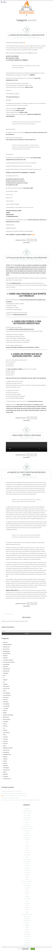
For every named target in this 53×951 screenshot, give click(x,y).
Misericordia (6, 717)
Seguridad (35, 476)
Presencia (32, 259)
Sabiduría (5, 756)
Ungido (4, 772)
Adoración (5, 642)
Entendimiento (6, 664)
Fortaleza (33, 37)
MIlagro (16, 259)
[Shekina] (26, 7)
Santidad (40, 259)
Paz (4, 728)
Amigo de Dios (6, 646)
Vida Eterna (5, 776)
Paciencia (5, 726)
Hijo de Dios (6, 697)
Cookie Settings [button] (25, 948)
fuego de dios (6, 686)
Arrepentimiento (6, 653)
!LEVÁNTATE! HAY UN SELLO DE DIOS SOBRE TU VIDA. (14, 793)
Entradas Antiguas (9, 614)
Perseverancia (6, 732)
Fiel (4, 682)
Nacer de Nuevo (6, 719)
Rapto (4, 745)
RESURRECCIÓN (7, 754)
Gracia (4, 690)
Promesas (5, 739)
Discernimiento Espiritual (8, 662)
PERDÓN (18, 476)
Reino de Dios (6, 750)
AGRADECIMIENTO (7, 644)
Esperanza (16, 37)
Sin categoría (30, 437)
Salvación (22, 476)
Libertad (5, 710)
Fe (26, 37)
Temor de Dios (6, 770)
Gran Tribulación (6, 693)
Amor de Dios (6, 649)
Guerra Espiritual (6, 695)
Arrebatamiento (6, 651)
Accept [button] (32, 948)
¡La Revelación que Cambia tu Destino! (10, 797)
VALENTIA (5, 774)
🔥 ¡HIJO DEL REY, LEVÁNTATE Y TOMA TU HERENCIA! (14, 795)
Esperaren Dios (22, 37)
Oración (25, 259)
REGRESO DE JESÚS (7, 748)
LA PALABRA (6, 704)
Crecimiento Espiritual (8, 660)
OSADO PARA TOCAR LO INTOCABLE (26, 435)
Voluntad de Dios (7, 778)
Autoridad (13, 259)
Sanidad (37, 37)
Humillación (5, 701)
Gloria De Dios (6, 688)
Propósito (5, 741)
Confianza (5, 657)
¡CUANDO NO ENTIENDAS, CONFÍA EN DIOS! (26, 35)
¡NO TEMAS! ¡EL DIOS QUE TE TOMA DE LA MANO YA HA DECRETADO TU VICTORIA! (21, 800)
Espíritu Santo (6, 671)
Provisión (5, 743)
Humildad (5, 699)
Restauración (6, 752)
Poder (28, 259)
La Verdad (5, 708)
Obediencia (21, 259)
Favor (4, 675)
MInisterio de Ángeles (8, 715)
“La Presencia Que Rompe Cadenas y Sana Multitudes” (26, 258)
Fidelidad (29, 37)
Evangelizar (5, 673)
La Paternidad (6, 706)
